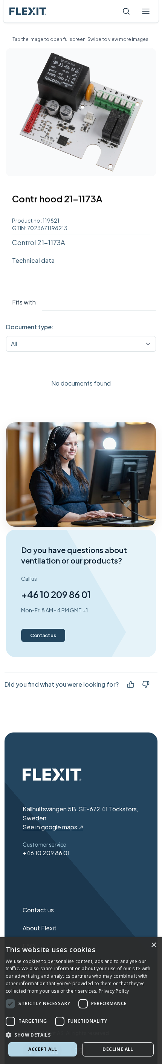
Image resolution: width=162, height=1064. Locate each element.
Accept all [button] (42, 1049)
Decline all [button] (117, 1049)
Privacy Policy (114, 991)
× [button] (153, 945)
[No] (146, 684)
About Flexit (40, 928)
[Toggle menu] (146, 11)
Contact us (43, 635)
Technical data (33, 260)
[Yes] (131, 684)
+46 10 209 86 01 (56, 594)
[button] (81, 1034)
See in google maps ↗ (53, 827)
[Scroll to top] (27, 11)
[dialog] (81, 1000)
